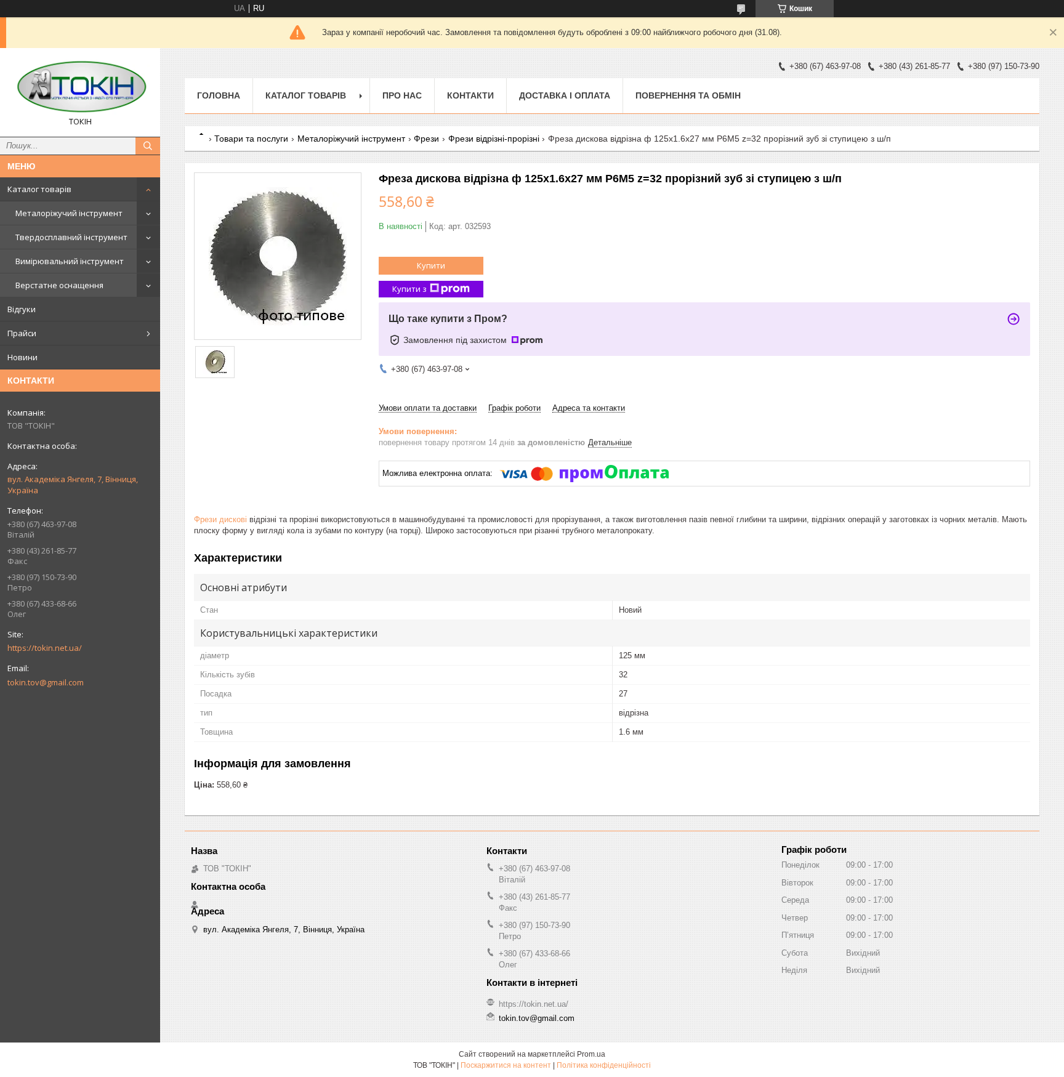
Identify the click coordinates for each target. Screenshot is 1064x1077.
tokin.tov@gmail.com (45, 682)
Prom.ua (591, 1054)
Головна (218, 95)
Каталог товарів (39, 189)
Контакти (470, 95)
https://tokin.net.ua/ (44, 647)
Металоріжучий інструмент (69, 213)
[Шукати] (147, 146)
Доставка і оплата (564, 95)
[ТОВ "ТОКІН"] (80, 86)
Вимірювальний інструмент (69, 261)
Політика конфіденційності (604, 1065)
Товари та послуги (251, 138)
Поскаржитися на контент (506, 1065)
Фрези (426, 138)
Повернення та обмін (688, 95)
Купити (431, 265)
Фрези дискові (220, 519)
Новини (22, 357)
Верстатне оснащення (59, 285)
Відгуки (21, 309)
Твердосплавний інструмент (71, 237)
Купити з (409, 288)
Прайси (21, 333)
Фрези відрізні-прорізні (493, 138)
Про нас (402, 95)
